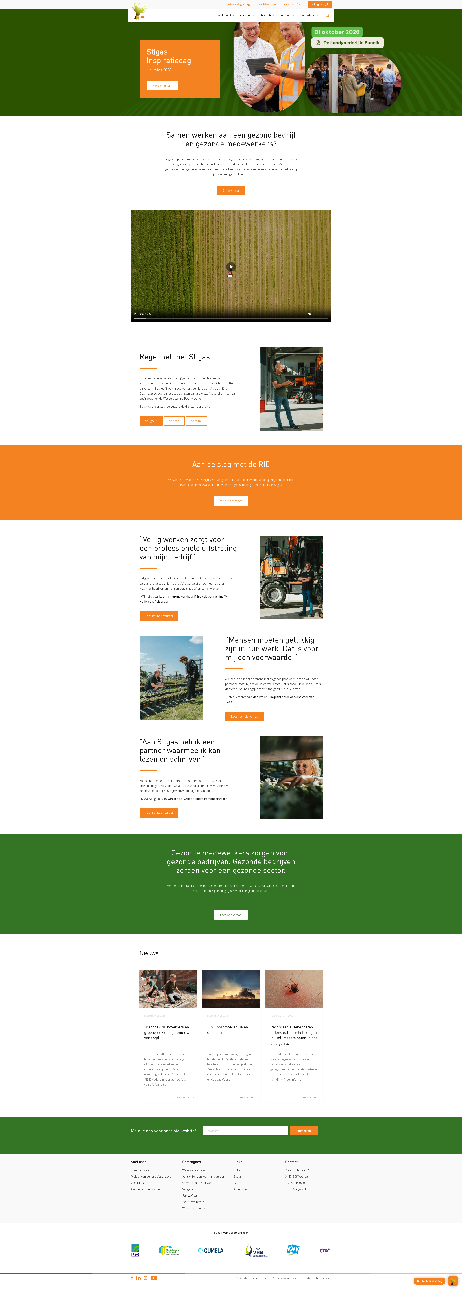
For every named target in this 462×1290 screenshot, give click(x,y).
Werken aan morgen (195, 1208)
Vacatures (137, 1183)
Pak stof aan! (190, 1195)
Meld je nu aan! (162, 86)
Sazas (237, 1176)
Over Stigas (307, 15)
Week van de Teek (193, 1170)
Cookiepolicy (305, 1278)
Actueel (285, 15)
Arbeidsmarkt (242, 1189)
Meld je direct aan (231, 501)
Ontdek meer (231, 190)
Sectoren (289, 4)
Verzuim (245, 15)
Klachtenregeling (323, 1278)
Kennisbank (264, 4)
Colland (238, 1170)
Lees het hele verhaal (159, 616)
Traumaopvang (140, 1170)
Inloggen (317, 4)
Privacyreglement (260, 1278)
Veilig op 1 (188, 1189)
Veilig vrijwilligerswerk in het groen (203, 1176)
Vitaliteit (265, 15)
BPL (236, 1183)
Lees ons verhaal (231, 915)
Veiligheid (224, 15)
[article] (168, 1036)
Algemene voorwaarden (284, 1278)
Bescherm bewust (194, 1202)
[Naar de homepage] (141, 15)
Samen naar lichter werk (197, 1183)
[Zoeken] (327, 15)
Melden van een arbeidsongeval (151, 1176)
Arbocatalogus (235, 4)
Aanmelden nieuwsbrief (146, 1189)
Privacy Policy (242, 1278)
